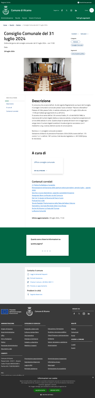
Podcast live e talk (38, 200)
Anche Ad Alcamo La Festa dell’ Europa (45, 208)
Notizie (18, 25)
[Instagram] (70, 10)
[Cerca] (91, 10)
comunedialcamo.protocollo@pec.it (12, 375)
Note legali (51, 365)
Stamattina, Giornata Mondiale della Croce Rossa (49, 206)
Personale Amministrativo (9, 345)
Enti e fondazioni (6, 339)
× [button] (93, 377)
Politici (3, 342)
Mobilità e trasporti (30, 345)
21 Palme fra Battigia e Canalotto (43, 185)
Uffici (2, 335)
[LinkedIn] (75, 10)
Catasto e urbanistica (31, 342)
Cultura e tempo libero (31, 332)
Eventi (73, 348)
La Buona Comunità (39, 211)
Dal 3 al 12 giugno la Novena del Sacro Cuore (47, 198)
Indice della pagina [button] (11, 98)
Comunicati (74, 332)
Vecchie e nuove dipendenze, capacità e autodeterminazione (53, 193)
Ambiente (51, 339)
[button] (47, 395)
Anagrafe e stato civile (31, 329)
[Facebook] (61, 10)
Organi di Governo (7, 329)
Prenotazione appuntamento (33, 358)
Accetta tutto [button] (40, 390)
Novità (12, 25)
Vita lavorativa (29, 335)
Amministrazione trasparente (57, 358)
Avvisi (73, 335)
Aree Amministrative (7, 332)
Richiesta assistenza (30, 368)
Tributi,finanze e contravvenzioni (58, 335)
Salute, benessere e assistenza (57, 342)
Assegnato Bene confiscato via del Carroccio (47, 195)
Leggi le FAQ (28, 365)
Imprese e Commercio (31, 339)
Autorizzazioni (52, 345)
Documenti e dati (6, 349)
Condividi (74, 34)
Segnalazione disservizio (32, 362)
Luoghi (73, 345)
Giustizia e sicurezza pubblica (57, 332)
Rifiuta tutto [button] (55, 390)
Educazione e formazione (56, 329)
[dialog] (47, 387)
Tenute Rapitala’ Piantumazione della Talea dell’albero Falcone (53, 203)
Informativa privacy (54, 362)
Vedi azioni (84, 34)
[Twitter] (66, 10)
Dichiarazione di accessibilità (57, 368)
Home (5, 25)
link (65, 386)
